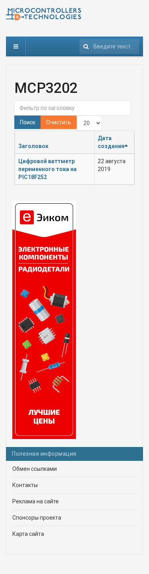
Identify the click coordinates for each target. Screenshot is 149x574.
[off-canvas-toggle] (16, 46)
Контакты (25, 485)
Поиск (27, 122)
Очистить (58, 122)
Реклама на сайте (35, 501)
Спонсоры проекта (36, 517)
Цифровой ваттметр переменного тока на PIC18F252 (47, 169)
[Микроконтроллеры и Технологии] (43, 14)
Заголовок (33, 146)
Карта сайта (28, 534)
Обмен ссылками (34, 469)
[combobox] (109, 46)
